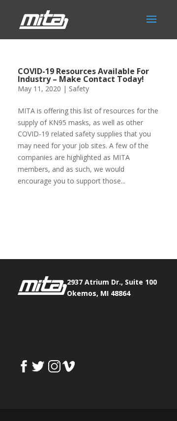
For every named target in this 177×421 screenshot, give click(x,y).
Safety (79, 88)
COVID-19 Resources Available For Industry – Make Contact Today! (83, 75)
